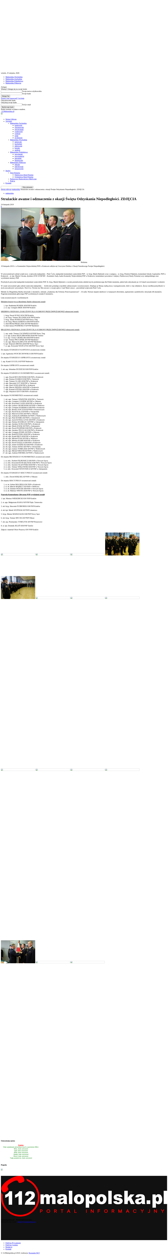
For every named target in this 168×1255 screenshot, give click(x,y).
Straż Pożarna (15, 173)
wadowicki (19, 132)
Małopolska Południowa (14, 81)
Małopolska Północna (13, 83)
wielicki (17, 134)
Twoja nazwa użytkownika (32, 91)
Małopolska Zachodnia (13, 79)
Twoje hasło (26, 94)
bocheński (18, 144)
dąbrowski (18, 146)
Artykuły (8, 121)
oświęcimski (19, 129)
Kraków (21, 1145)
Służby (8, 171)
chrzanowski (19, 127)
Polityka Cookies (11, 1245)
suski (16, 136)
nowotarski (19, 154)
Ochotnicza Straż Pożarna (24, 177)
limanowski (19, 160)
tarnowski (18, 142)
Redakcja (8, 1247)
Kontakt (8, 183)
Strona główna (6, 189)
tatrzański (18, 158)
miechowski (19, 167)
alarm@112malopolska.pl (26, 1222)
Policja (12, 181)
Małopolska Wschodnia (14, 77)
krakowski (18, 125)
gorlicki (17, 150)
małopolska (16, 189)
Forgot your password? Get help (12, 98)
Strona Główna (10, 119)
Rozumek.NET (34, 1253)
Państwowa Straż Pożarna (24, 175)
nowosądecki (19, 156)
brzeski (17, 148)
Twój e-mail (26, 105)
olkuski (17, 165)
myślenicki (18, 138)
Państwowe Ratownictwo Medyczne (23, 179)
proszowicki (19, 169)
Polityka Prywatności (13, 1243)
